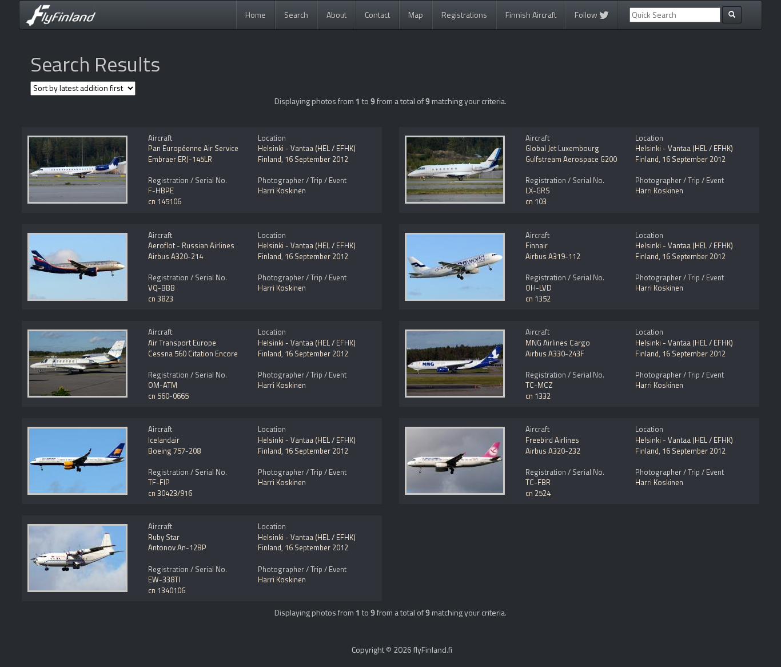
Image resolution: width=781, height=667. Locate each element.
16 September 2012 (316, 159)
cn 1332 (538, 396)
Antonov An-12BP (177, 547)
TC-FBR (538, 482)
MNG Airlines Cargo (557, 342)
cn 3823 (160, 298)
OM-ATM (162, 385)
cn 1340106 (166, 590)
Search (296, 15)
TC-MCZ (539, 385)
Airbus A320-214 (175, 256)
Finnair (536, 245)
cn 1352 (538, 298)
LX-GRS (537, 190)
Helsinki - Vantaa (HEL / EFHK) (307, 148)
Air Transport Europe (182, 342)
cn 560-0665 (168, 396)
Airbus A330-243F (554, 353)
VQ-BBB (161, 287)
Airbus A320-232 (552, 450)
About (336, 15)
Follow (587, 15)
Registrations (464, 15)
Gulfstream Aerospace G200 (571, 159)
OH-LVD (538, 287)
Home (255, 15)
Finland (269, 159)
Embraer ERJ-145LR (180, 159)
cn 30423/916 (170, 493)
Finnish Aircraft (530, 15)
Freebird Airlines (552, 440)
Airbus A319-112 (552, 256)
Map (415, 15)
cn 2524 (538, 493)
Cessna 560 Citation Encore (193, 353)
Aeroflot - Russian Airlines (191, 245)
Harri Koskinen (282, 190)
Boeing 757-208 (174, 450)
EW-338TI (164, 579)
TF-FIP (159, 482)
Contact (377, 15)
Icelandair (164, 440)
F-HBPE (161, 190)
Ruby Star (164, 537)
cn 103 (536, 201)
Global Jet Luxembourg (562, 148)
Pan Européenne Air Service (193, 148)
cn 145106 (164, 201)
